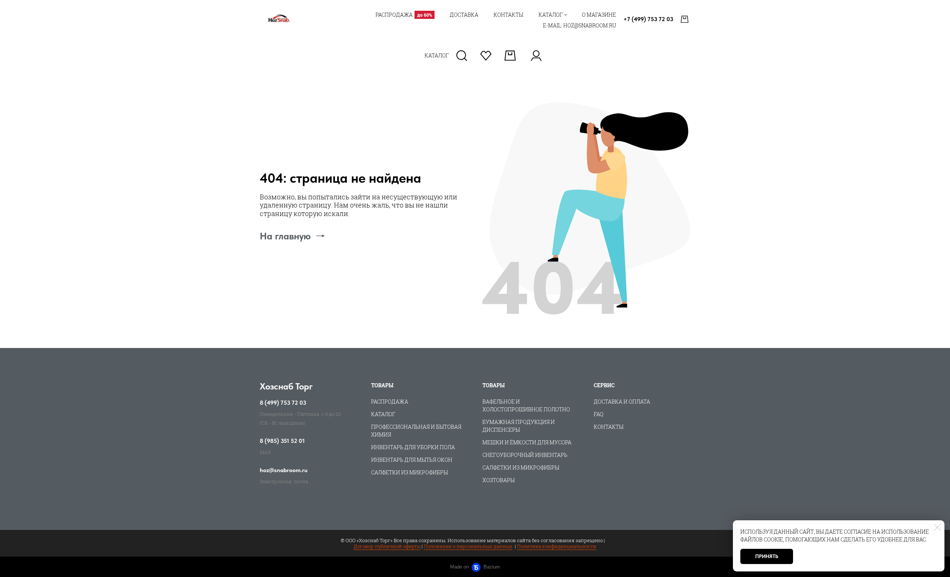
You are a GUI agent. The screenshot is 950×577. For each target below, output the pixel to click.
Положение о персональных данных (468, 546)
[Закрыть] (937, 527)
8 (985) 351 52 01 (282, 441)
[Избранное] (486, 56)
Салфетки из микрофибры (409, 472)
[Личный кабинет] (536, 56)
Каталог (383, 414)
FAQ (598, 414)
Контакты (608, 426)
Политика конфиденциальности (556, 546)
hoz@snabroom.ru (284, 470)
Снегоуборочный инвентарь (524, 454)
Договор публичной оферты (387, 546)
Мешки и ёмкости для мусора (526, 442)
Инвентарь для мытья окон (411, 459)
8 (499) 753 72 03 (283, 403)
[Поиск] (462, 56)
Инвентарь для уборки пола (413, 447)
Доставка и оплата (622, 401)
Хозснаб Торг (286, 386)
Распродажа (389, 401)
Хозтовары (498, 480)
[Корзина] (685, 19)
